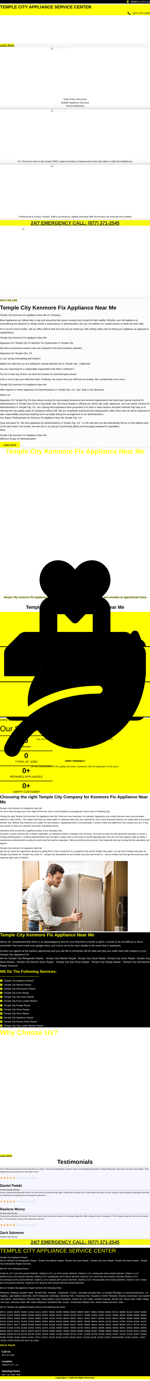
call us (6, 1351)
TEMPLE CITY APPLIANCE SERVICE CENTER (45, 7)
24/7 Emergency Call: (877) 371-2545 (75, 223)
